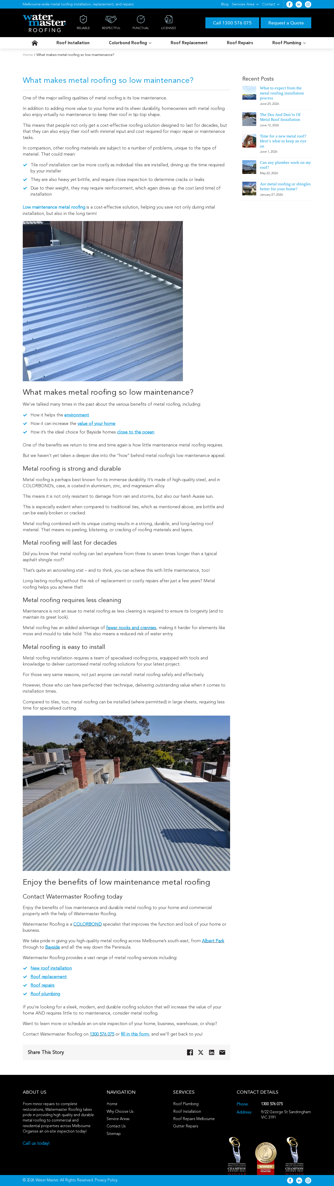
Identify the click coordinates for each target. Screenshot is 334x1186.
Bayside (52, 947)
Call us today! (36, 1143)
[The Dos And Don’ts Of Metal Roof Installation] (249, 121)
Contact (268, 4)
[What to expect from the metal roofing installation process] (249, 97)
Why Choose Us (120, 1111)
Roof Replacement (189, 42)
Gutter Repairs (185, 1126)
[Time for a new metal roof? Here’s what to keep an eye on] (249, 146)
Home (28, 55)
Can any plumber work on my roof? (285, 165)
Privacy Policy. (106, 1180)
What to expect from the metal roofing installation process (282, 93)
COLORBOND (87, 924)
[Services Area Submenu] (257, 4)
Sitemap (114, 1133)
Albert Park (213, 940)
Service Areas (118, 1118)
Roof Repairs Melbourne (194, 1118)
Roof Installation (72, 42)
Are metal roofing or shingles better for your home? (285, 186)
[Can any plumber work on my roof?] (249, 169)
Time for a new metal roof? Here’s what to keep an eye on (283, 141)
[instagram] (308, 4)
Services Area (243, 4)
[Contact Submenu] (278, 4)
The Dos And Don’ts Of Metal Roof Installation (280, 117)
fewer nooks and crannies (131, 627)
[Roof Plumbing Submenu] (304, 43)
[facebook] (289, 4)
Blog (224, 4)
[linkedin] (299, 4)
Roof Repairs (240, 42)
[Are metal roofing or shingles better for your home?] (249, 191)
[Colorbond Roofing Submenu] (150, 43)
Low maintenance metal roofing (54, 207)
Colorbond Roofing (128, 42)
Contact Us (116, 1126)
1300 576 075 (102, 1034)
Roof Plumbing (286, 42)
